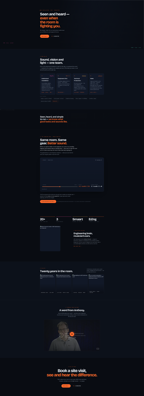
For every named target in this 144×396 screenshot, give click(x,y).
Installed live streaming (69, 98)
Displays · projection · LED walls (46, 98)
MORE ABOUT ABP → (77, 246)
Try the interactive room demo (48, 201)
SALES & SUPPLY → (93, 92)
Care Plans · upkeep (92, 98)
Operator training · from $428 (46, 101)
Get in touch (45, 36)
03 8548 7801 (55, 36)
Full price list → (55, 101)
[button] (72, 335)
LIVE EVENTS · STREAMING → (79, 92)
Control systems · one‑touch (59, 98)
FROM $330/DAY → (61, 92)
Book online (66, 385)
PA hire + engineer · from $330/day (81, 98)
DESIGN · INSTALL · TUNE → (47, 92)
